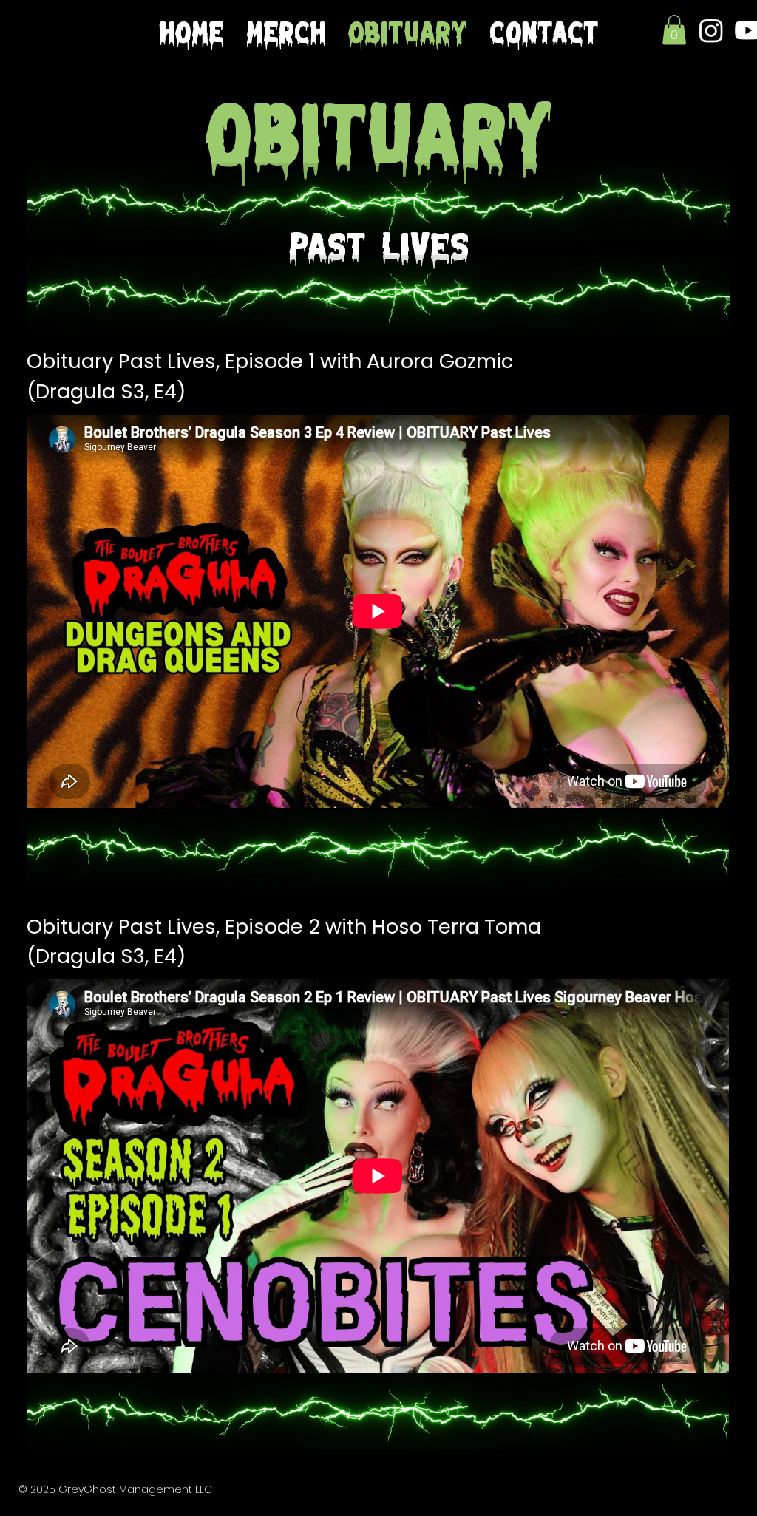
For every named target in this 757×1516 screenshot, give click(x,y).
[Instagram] (711, 30)
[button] (674, 30)
